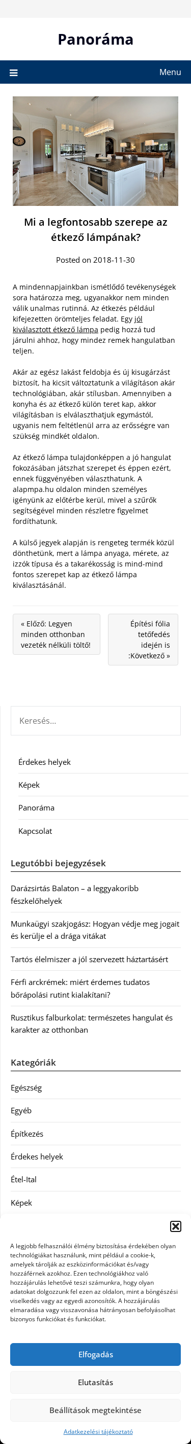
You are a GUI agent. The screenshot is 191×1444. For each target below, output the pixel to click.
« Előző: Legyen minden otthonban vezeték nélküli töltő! (56, 634)
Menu (170, 72)
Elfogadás (95, 1354)
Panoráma (96, 39)
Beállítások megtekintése (95, 1410)
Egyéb (21, 1110)
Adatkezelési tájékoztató (98, 1431)
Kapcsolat (35, 831)
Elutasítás (95, 1382)
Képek (29, 785)
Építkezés (27, 1134)
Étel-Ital (24, 1179)
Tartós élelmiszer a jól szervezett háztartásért (89, 959)
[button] (176, 1226)
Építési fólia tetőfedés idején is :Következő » (149, 639)
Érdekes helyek (44, 762)
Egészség (26, 1087)
